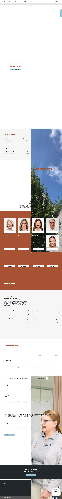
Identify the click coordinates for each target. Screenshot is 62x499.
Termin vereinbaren (30, 153)
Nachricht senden (30, 141)
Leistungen (14, 1)
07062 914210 (29, 140)
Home (4, 1)
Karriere (30, 1)
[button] (56, 491)
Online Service (19, 1)
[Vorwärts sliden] (56, 355)
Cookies (49, 497)
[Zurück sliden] (40, 355)
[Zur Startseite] (56, 2)
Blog (34, 1)
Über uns (25, 1)
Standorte (8, 1)
